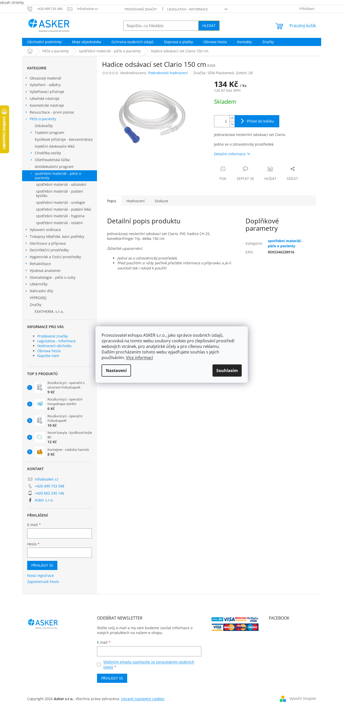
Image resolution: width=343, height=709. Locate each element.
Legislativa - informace (187, 9)
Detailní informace (230, 153)
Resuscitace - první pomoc (52, 112)
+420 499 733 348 (49, 486)
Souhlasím (227, 370)
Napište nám (48, 355)
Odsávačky (44, 125)
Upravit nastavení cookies (143, 698)
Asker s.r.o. (44, 500)
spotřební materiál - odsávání (61, 184)
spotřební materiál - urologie (60, 202)
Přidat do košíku (260, 121)
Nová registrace (40, 575)
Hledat (209, 25)
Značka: (223, 72)
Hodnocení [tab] (135, 200)
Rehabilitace (40, 263)
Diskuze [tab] (161, 200)
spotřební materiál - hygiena (60, 215)
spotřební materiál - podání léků (63, 209)
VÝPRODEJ (38, 297)
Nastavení (116, 370)
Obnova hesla (49, 350)
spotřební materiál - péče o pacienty (58, 175)
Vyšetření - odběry (45, 84)
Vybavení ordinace (45, 229)
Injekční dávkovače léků (55, 146)
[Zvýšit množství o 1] (232, 118)
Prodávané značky (141, 9)
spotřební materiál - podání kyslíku (59, 193)
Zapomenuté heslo (43, 581)
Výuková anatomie (45, 270)
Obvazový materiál (45, 78)
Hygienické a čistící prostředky (55, 256)
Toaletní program (49, 132)
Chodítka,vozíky (48, 152)
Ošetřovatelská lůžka (52, 159)
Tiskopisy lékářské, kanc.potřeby (57, 236)
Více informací (139, 357)
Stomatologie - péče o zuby (52, 277)
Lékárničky (38, 284)
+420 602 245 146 (49, 493)
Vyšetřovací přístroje (47, 91)
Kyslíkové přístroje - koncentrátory (64, 139)
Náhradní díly (41, 290)
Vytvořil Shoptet (302, 698)
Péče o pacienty (43, 118)
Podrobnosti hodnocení (168, 72)
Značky (35, 304)
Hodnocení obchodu (54, 345)
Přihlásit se (42, 565)
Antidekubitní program (54, 166)
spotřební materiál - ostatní (59, 222)
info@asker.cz (46, 479)
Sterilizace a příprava (48, 243)
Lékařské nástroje (44, 98)
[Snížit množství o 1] (232, 124)
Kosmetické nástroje (47, 105)
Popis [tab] (111, 200)
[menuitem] (44, 42)
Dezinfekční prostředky (49, 250)
